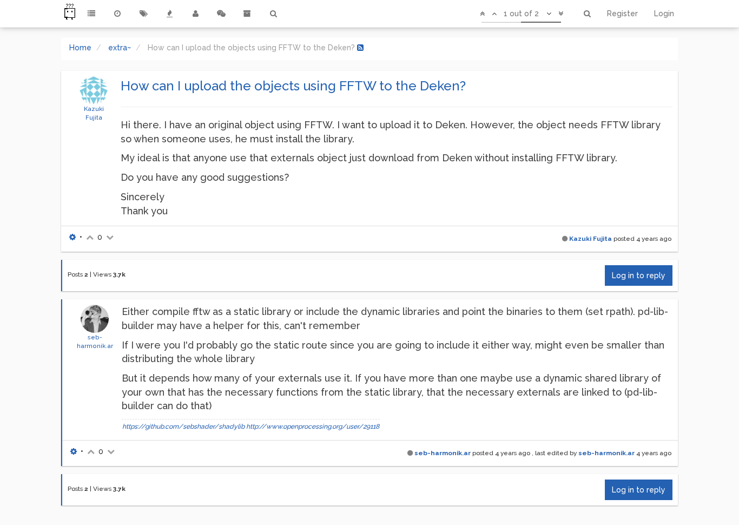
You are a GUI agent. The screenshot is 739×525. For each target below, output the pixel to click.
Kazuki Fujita (590, 238)
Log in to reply (638, 275)
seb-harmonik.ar (442, 453)
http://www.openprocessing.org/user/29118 (312, 426)
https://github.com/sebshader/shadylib (183, 426)
